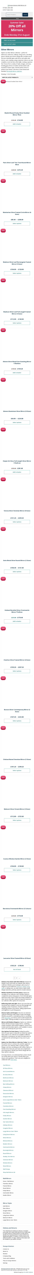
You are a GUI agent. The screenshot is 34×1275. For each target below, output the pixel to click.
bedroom (19, 986)
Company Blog (7, 1256)
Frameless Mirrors (8, 1183)
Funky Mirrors (6, 1190)
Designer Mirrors (7, 1210)
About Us (5, 1251)
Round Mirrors (7, 1188)
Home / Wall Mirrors (8, 1181)
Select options (17, 223)
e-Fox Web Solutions (28, 1272)
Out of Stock (17, 969)
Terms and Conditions (9, 1258)
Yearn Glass (13, 1059)
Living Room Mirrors (8, 1215)
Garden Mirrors (7, 1195)
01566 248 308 (7, 8)
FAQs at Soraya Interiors (9, 1260)
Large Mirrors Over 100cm (10, 1220)
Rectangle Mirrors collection (14, 71)
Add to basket (17, 124)
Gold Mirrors (6, 1206)
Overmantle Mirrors (8, 1193)
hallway (24, 986)
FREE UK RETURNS (10, 44)
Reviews (5, 1253)
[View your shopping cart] (32, 10)
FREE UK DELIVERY (10, 40)
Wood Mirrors (6, 1213)
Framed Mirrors (7, 1186)
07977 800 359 (7, 10)
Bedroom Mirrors (7, 1217)
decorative (7, 1017)
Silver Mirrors (6, 1208)
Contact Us (6, 1249)
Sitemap (5, 1263)
